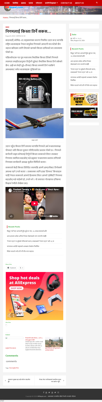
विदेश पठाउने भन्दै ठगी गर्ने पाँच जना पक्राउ (20, 251)
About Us (79, 3)
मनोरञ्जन (39, 3)
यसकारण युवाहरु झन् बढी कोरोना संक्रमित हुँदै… (19, 380)
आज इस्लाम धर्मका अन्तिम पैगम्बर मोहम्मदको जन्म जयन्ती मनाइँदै (26, 236)
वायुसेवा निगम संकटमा (10, 348)
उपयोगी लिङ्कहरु (50, 3)
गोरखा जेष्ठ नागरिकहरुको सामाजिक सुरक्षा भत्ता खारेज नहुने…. (50, 380)
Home (7, 3)
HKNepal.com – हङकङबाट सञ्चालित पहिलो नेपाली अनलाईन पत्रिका (56, 396)
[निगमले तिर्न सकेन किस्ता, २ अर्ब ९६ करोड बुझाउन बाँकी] (35, 344)
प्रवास (31, 3)
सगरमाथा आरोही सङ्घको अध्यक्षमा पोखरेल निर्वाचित (23, 246)
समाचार (7, 27)
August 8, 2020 (10, 36)
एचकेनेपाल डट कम (20, 36)
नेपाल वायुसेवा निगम (14, 368)
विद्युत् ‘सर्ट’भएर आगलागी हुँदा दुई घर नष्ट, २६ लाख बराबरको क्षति (27, 231)
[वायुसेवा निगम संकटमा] (14, 342)
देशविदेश (15, 3)
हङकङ (23, 3)
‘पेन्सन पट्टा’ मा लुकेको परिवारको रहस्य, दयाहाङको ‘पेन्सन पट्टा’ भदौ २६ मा (30, 241)
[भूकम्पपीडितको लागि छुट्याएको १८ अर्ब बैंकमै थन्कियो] (54, 342)
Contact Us (66, 3)
